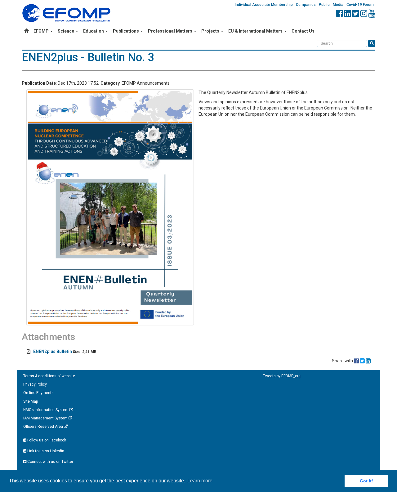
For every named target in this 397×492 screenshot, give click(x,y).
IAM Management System (46, 418)
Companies (306, 4)
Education (94, 31)
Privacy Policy (35, 384)
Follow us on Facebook (46, 440)
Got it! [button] (366, 480)
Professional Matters (170, 31)
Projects (210, 31)
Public (324, 4)
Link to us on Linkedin (45, 451)
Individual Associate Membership (264, 4)
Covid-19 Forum (360, 4)
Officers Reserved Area (43, 426)
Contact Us (303, 31)
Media (338, 4)
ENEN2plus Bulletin (52, 351)
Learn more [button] (199, 480)
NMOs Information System (46, 410)
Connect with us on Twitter (49, 461)
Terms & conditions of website (49, 376)
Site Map (30, 401)
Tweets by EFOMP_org (282, 376)
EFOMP (41, 31)
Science (66, 31)
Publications (126, 31)
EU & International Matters (255, 31)
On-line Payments (38, 393)
